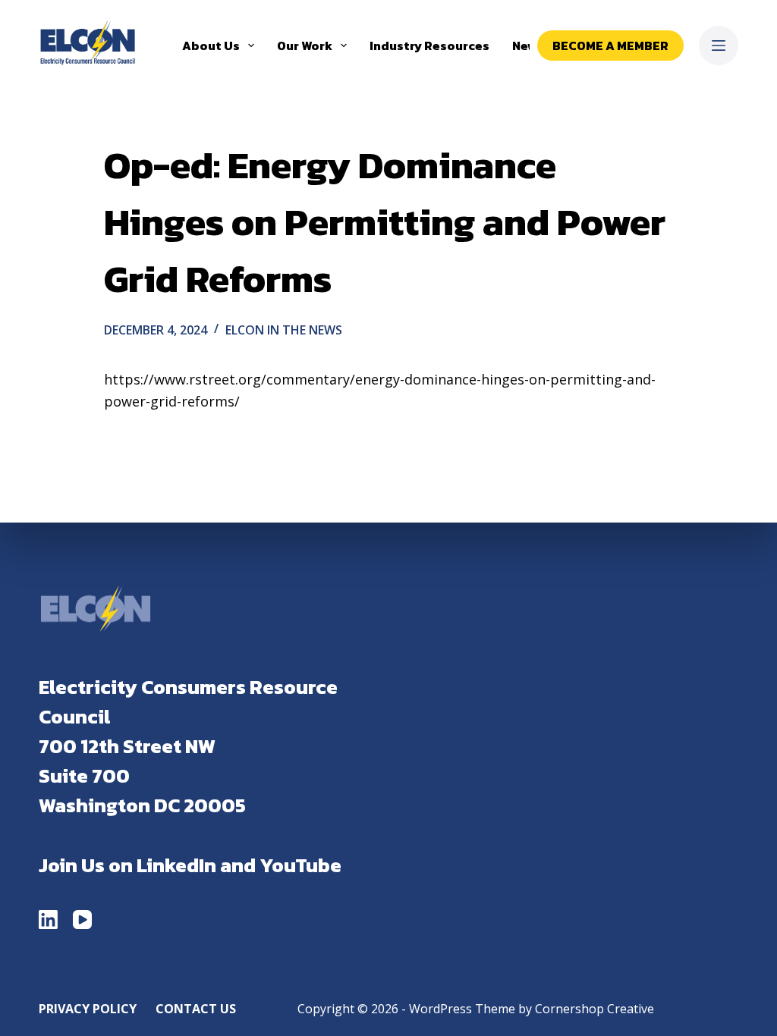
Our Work (304, 45)
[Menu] (718, 45)
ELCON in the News (283, 330)
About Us (211, 45)
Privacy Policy (88, 1009)
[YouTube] (82, 919)
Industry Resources (429, 45)
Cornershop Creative (594, 1008)
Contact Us (196, 1009)
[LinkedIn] (48, 919)
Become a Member (610, 45)
